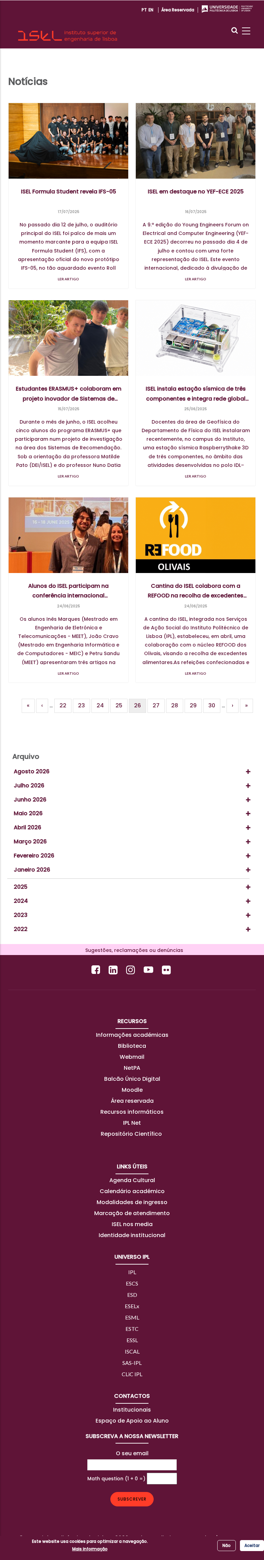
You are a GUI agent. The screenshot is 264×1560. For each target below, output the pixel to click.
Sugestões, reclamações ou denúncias (132, 950)
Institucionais (132, 1410)
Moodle (132, 1090)
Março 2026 (30, 841)
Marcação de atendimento (132, 1213)
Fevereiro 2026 (34, 856)
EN (150, 10)
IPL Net (132, 1123)
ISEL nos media (132, 1224)
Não (226, 1545)
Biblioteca (132, 1046)
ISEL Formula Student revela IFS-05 (68, 191)
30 (214, 705)
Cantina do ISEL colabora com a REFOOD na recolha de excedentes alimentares (195, 591)
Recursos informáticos (132, 1112)
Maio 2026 (28, 813)
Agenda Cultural (132, 1180)
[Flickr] (167, 969)
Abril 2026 (27, 827)
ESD (132, 1294)
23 (84, 705)
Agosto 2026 (32, 771)
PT (144, 10)
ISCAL (132, 1351)
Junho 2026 (30, 800)
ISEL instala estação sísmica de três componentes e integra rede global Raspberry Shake (196, 394)
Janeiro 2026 (32, 870)
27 (159, 705)
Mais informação (90, 1549)
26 (140, 707)
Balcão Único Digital (132, 1079)
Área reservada (177, 10)
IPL (132, 1272)
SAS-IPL (132, 1362)
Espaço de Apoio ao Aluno (132, 1421)
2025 (21, 887)
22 (65, 705)
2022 (21, 929)
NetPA (132, 1068)
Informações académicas (132, 1035)
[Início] (67, 24)
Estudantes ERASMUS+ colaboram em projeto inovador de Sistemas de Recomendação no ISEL (68, 394)
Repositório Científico (132, 1134)
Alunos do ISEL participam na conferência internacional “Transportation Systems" (68, 591)
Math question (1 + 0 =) (116, 1478)
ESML (132, 1317)
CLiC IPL (132, 1374)
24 (103, 705)
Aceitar (252, 1545)
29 (196, 705)
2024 (21, 901)
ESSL (132, 1340)
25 (122, 705)
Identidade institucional (132, 1235)
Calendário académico (132, 1191)
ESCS (132, 1283)
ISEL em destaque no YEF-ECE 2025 (196, 191)
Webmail (132, 1057)
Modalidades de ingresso (132, 1202)
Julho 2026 (29, 785)
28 (177, 705)
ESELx (132, 1306)
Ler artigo (68, 279)
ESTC (132, 1328)
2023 (21, 915)
